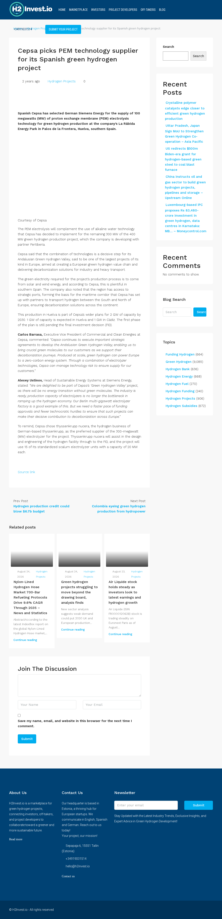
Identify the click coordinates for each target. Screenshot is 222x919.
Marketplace (78, 9)
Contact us (68, 876)
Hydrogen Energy (179, 376)
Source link (26, 472)
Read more (15, 839)
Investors (98, 9)
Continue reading (25, 640)
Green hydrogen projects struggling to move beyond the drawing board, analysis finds (79, 592)
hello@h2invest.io (78, 866)
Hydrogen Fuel (177, 384)
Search (168, 47)
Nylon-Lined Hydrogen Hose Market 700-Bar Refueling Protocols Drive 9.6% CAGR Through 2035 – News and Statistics (30, 597)
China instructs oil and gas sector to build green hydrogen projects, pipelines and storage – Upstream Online (185, 187)
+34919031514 (22, 29)
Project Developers (123, 9)
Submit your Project (63, 29)
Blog (162, 9)
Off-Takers (148, 9)
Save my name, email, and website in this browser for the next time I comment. (75, 723)
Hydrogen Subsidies (181, 406)
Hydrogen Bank (178, 369)
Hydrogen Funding (180, 391)
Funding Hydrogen (180, 354)
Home (62, 9)
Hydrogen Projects (62, 81)
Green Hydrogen (178, 362)
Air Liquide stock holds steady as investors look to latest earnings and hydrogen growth (125, 592)
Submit (198, 805)
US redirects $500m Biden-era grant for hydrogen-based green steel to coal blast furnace (183, 159)
